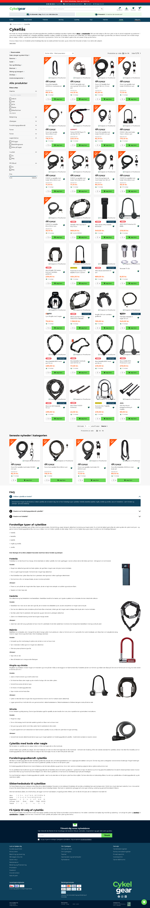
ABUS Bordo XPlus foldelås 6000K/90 (103, 225)
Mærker (105, 19)
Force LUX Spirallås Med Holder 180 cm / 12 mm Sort (102, 86)
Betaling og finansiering (18, 865)
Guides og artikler (15, 849)
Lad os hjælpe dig (15, 846)
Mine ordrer (13, 851)
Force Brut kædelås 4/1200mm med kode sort (54, 85)
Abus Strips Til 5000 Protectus (76, 406)
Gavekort (12, 870)
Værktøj (61, 19)
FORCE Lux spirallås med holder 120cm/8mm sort (77, 179)
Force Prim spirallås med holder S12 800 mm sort (102, 133)
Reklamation (13, 862)
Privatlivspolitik (118, 854)
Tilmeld (107, 835)
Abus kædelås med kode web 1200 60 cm (77, 362)
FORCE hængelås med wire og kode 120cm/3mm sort (78, 86)
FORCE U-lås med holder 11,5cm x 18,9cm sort (127, 133)
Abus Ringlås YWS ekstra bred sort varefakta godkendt (53, 272)
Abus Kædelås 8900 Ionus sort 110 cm (54, 362)
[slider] (9, 176)
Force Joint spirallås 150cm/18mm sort (51, 133)
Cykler (11, 19)
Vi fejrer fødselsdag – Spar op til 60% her (76, 1)
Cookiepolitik (118, 857)
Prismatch (13, 867)
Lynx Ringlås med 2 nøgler (54, 316)
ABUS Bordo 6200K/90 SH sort (103, 271)
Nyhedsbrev (65, 859)
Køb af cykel (13, 875)
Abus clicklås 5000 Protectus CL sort (125, 362)
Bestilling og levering (17, 854)
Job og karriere (66, 849)
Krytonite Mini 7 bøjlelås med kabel (102, 407)
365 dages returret (15, 857)
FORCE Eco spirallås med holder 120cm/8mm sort (127, 179)
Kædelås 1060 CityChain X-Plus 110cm (78, 225)
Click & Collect (14, 873)
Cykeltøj (76, 19)
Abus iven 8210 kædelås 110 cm (53, 407)
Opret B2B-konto (119, 859)
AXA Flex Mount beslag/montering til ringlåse (126, 407)
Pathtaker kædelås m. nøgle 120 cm (126, 317)
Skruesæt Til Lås (125, 268)
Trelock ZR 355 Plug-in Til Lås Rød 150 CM (77, 133)
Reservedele (28, 19)
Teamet (63, 854)
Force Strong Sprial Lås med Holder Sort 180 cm (102, 179)
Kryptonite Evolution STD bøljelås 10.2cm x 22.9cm (78, 271)
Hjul (91, 19)
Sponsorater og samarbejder (71, 857)
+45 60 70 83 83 (12, 904)
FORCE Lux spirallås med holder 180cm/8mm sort (53, 179)
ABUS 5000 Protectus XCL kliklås (128, 225)
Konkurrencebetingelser (122, 851)
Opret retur (13, 859)
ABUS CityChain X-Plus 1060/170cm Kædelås (77, 317)
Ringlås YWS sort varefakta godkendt (103, 315)
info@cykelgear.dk (13, 905)
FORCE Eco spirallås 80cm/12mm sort (52, 225)
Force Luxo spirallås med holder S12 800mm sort (127, 85)
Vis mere (12, 113)
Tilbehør (45, 19)
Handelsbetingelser (120, 849)
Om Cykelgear (66, 846)
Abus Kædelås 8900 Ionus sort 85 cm (103, 362)
